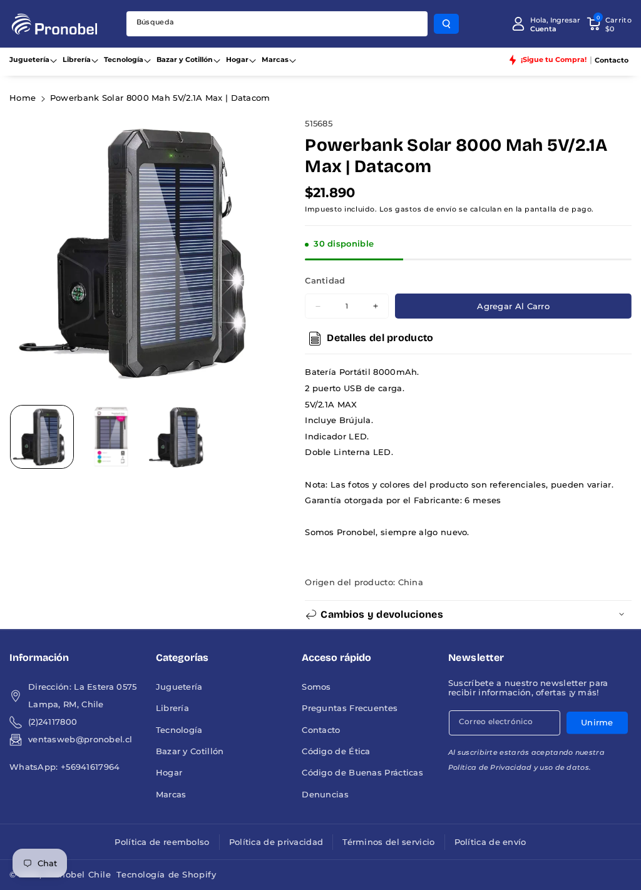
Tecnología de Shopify (166, 874)
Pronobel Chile (77, 874)
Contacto (321, 730)
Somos (316, 687)
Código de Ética (336, 751)
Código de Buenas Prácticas (362, 772)
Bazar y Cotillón (184, 59)
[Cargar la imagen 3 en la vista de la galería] (180, 437)
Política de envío (490, 842)
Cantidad (325, 280)
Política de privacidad (276, 842)
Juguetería (29, 59)
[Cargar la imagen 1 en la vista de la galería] (42, 437)
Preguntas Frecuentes (349, 708)
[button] (609, 24)
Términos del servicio (388, 842)
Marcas (275, 59)
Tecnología (123, 59)
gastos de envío (425, 209)
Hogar (237, 59)
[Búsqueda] (446, 24)
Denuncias (325, 794)
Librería (77, 59)
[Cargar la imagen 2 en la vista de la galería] (111, 437)
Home (22, 98)
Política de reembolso (162, 842)
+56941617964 (90, 767)
